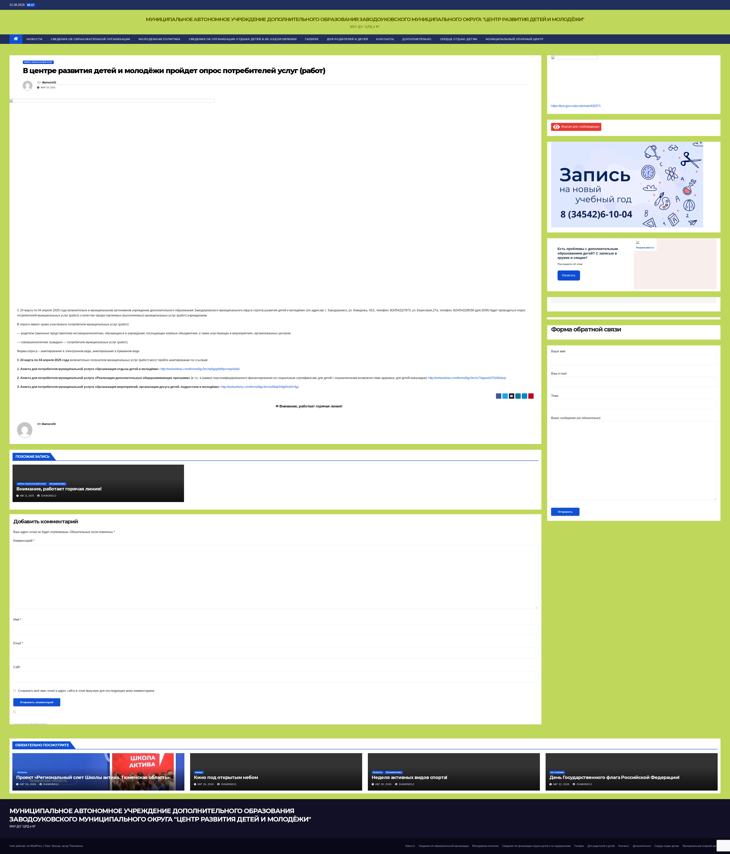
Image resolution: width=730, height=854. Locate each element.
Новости (34, 39)
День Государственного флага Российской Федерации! (614, 777)
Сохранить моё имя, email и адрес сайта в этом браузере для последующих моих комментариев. (86, 690)
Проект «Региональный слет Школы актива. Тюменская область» (92, 777)
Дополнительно (417, 39)
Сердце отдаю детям (458, 39)
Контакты (385, 39)
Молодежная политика (159, 39)
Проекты (22, 772)
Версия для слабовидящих (579, 126)
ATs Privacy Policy (38, 724)
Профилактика (57, 484)
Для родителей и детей (347, 39)
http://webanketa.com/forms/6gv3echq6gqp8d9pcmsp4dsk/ (199, 369)
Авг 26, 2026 (28, 784)
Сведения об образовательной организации (90, 39)
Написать (568, 275)
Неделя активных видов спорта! (409, 777)
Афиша (199, 772)
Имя (17, 619)
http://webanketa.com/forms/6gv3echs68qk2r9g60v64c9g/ (259, 386)
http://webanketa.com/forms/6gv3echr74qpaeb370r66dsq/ (466, 378)
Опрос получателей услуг (38, 62)
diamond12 (49, 82)
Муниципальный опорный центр (515, 39)
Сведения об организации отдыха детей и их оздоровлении (243, 39)
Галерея (311, 39)
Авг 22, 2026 (561, 784)
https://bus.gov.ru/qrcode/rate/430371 (576, 106)
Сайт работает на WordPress (26, 846)
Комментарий (23, 540)
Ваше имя (558, 351)
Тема (554, 395)
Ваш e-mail (559, 373)
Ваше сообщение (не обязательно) (575, 418)
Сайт (16, 667)
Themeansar (76, 846)
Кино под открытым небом (226, 777)
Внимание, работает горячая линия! (310, 406)
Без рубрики (557, 772)
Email (18, 643)
